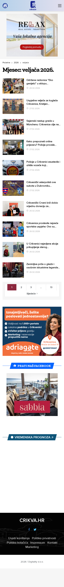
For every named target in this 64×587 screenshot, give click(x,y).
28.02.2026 (34, 88)
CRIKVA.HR (32, 520)
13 (51, 287)
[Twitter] (35, 530)
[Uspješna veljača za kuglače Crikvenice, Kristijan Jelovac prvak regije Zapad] (13, 106)
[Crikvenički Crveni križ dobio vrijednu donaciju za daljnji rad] (13, 208)
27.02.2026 (34, 108)
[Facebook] (29, 530)
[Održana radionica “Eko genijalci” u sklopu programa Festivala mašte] (13, 86)
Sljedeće (31, 293)
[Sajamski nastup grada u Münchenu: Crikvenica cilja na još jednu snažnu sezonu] (13, 126)
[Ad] (32, 35)
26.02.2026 (34, 211)
